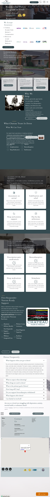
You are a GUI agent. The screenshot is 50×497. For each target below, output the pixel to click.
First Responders (4, 424)
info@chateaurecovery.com (19, 433)
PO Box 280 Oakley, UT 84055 (19, 425)
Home (2, 420)
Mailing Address (17, 424)
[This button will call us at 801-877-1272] (40, 2)
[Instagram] (3, 469)
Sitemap (33, 421)
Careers (3, 426)
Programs (3, 423)
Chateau (11, 407)
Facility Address (17, 428)
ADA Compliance (34, 420)
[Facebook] (6, 469)
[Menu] (47, 2)
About (2, 421)
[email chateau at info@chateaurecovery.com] (44, 2)
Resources (3, 425)
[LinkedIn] (10, 469)
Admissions (3, 422)
